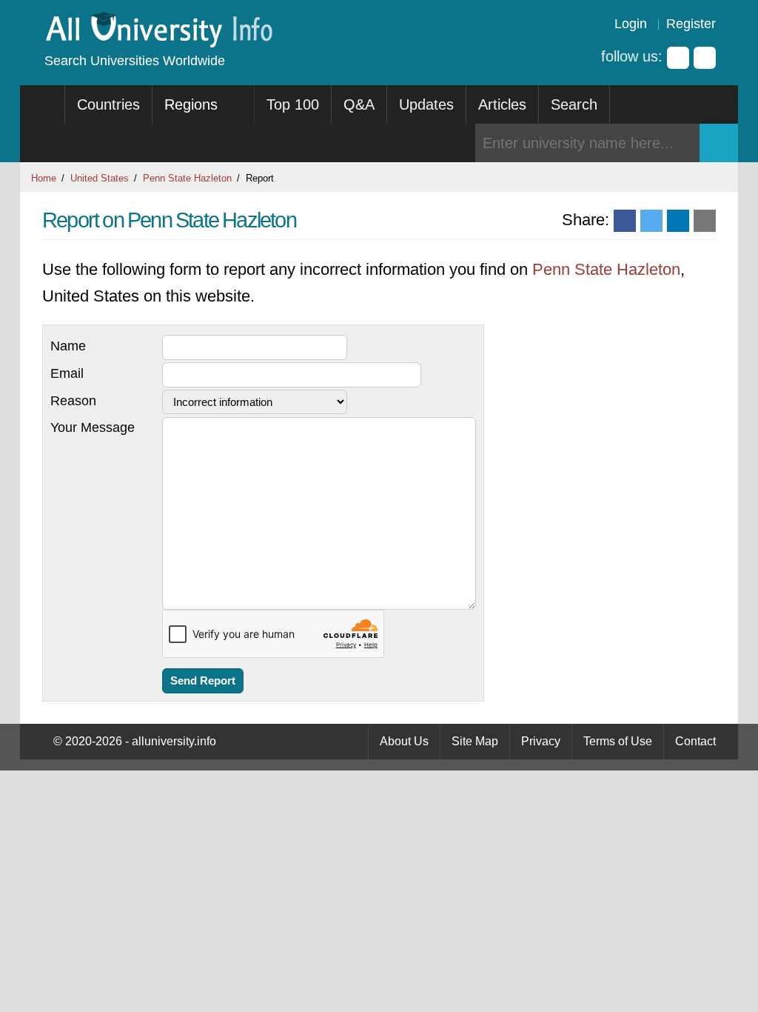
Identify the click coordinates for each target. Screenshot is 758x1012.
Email (67, 373)
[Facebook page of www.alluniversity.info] (678, 58)
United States (99, 178)
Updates (426, 104)
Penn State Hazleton (187, 178)
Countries (108, 104)
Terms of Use (617, 741)
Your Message (92, 427)
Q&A (359, 104)
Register (691, 23)
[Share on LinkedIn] (678, 221)
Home (43, 178)
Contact (695, 741)
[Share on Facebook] (625, 221)
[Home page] (42, 104)
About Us (404, 741)
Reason (73, 400)
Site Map (475, 741)
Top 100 (292, 104)
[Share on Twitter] (651, 221)
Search (574, 104)
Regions (193, 104)
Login (630, 23)
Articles (502, 104)
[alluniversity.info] (158, 42)
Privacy (540, 741)
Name (68, 346)
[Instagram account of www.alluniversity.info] (705, 58)
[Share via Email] (705, 221)
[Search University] (719, 143)
